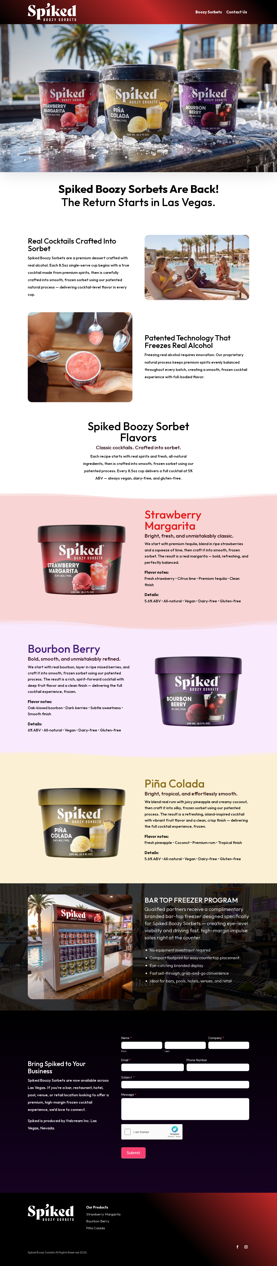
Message (128, 1095)
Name (126, 1038)
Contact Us (236, 12)
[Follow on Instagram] (246, 1247)
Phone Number (197, 1060)
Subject (128, 1077)
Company (216, 1038)
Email (126, 1060)
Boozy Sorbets (208, 12)
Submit (133, 1152)
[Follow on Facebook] (237, 1247)
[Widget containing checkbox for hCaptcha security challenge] (152, 1132)
